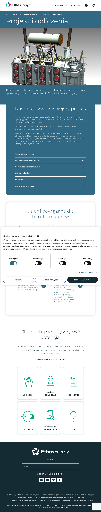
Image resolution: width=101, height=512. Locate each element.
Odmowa (18, 280)
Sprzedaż (28, 395)
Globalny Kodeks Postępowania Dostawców (54, 501)
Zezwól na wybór (50, 280)
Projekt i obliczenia (52, 14)
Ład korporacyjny (87, 495)
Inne (73, 429)
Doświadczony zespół (25, 154)
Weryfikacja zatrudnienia (50, 428)
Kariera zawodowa (50, 393)
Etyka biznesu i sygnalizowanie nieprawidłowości (60, 495)
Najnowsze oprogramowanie (28, 167)
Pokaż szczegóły (86, 272)
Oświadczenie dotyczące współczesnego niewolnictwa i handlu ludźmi (60, 498)
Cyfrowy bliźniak (22, 173)
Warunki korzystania (32, 495)
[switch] (38, 263)
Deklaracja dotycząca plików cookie (23, 501)
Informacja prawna (25, 498)
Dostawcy (28, 429)
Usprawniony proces (24, 186)
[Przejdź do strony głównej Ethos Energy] (50, 451)
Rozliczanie (73, 395)
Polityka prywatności (15, 495)
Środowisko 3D (22, 179)
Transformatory (30, 14)
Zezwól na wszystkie (83, 280)
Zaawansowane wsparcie (27, 160)
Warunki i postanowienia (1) (83, 501)
